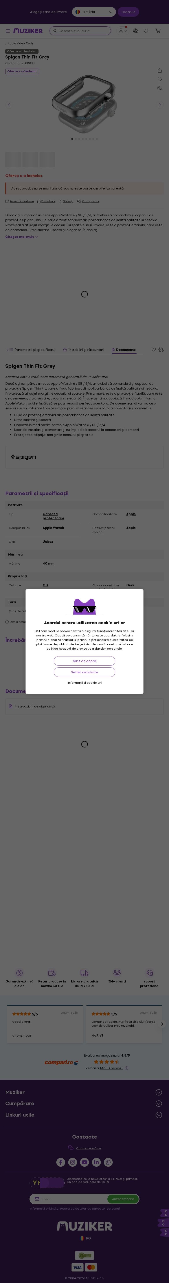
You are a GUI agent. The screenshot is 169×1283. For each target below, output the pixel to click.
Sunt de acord (84, 661)
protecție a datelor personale (99, 648)
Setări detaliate (84, 672)
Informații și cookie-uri (84, 682)
